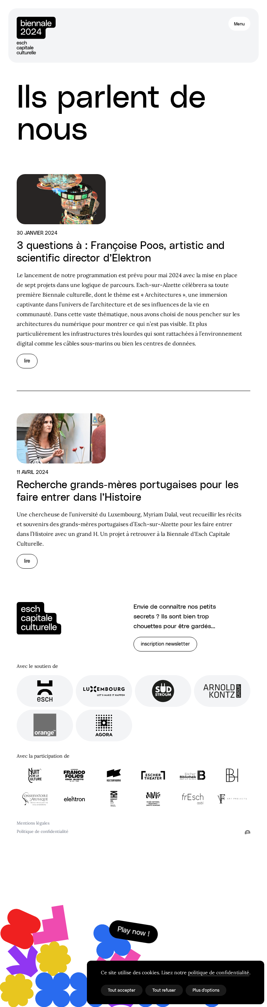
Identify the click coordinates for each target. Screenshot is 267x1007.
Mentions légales (33, 823)
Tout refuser (164, 990)
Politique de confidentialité (42, 831)
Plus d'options (206, 990)
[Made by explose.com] (247, 832)
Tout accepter (122, 990)
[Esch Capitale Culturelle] (39, 618)
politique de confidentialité (218, 972)
